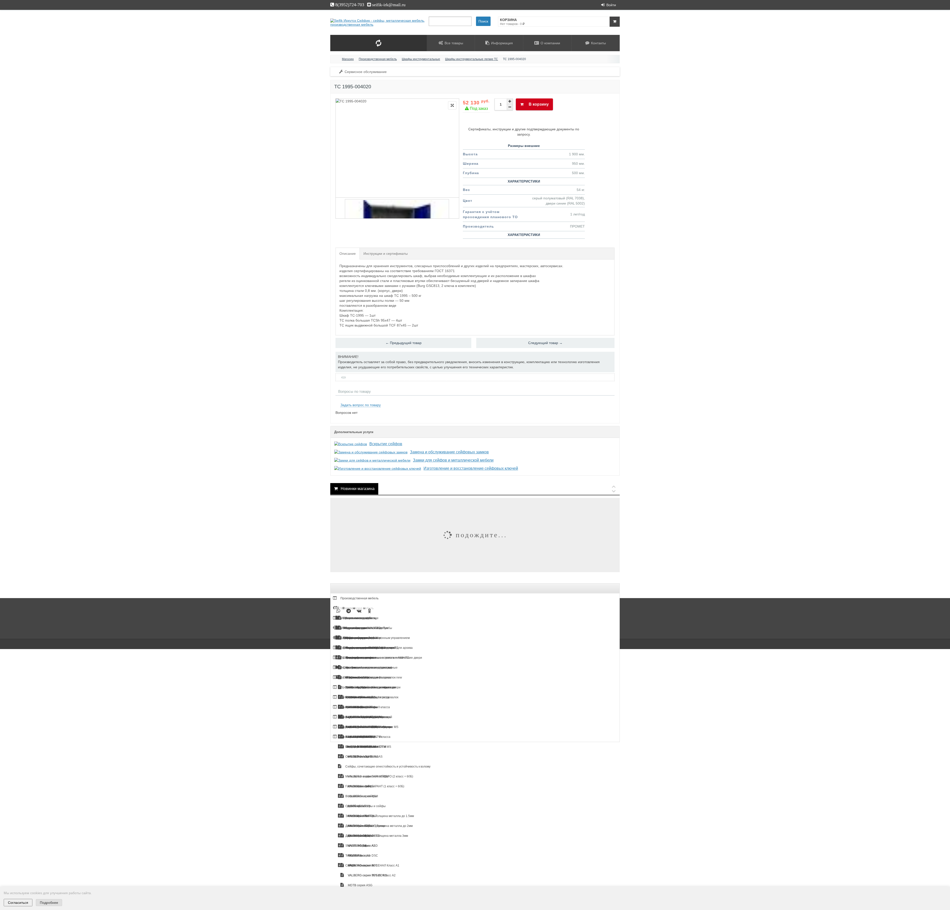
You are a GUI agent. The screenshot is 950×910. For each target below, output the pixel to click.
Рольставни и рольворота (358, 697)
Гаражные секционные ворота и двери (367, 648)
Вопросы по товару (354, 391)
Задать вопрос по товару (360, 405)
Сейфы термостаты (359, 865)
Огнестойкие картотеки (361, 756)
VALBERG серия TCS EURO (367, 875)
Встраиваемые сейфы (361, 796)
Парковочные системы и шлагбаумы (366, 727)
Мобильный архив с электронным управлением (376, 638)
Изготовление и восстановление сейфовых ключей (471, 468)
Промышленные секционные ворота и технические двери (381, 657)
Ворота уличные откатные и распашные (369, 667)
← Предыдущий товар (403, 343)
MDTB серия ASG (359, 885)
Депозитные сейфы (359, 836)
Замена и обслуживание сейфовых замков (449, 452)
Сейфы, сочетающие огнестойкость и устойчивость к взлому (387, 766)
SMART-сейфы (355, 845)
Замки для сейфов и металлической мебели (453, 460)
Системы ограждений (355, 737)
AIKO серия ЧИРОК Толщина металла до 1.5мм (380, 816)
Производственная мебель (359, 598)
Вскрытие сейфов (385, 444)
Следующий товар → (545, 343)
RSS (613, 399)
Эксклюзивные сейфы (360, 816)
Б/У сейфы (348, 638)
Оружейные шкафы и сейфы (365, 806)
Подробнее (49, 903)
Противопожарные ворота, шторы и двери (370, 687)
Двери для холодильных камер (362, 717)
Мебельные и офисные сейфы (367, 776)
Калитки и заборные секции (360, 677)
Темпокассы (353, 855)
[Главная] (335, 59)
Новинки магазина (357, 489)
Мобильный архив (353, 628)
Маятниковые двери (354, 707)
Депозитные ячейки (359, 826)
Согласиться (18, 903)
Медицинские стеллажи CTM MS (368, 746)
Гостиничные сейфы (359, 786)
